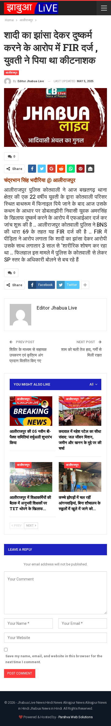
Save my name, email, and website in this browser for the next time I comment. (53, 659)
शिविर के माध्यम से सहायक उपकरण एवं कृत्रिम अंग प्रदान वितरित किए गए (28, 355)
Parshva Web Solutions (75, 717)
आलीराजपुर (11, 72)
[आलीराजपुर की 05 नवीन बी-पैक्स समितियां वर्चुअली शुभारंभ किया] (31, 411)
